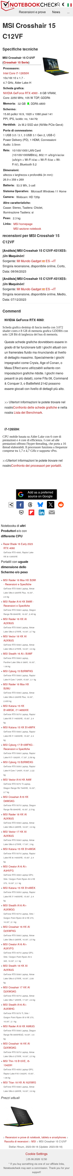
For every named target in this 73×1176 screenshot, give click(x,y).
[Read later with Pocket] (21, 512)
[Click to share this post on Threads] (30, 505)
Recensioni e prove (32, 12)
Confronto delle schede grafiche (35, 407)
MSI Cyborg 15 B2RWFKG (18, 671)
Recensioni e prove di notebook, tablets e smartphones (35, 1137)
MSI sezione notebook (27, 228)
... (68, 12)
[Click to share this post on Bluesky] (40, 505)
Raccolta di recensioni (16, 1141)
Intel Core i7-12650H (16, 73)
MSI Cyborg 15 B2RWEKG (18, 762)
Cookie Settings (36, 1153)
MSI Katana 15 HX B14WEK (19, 888)
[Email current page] (51, 512)
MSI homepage (23, 224)
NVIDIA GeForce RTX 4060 (20, 93)
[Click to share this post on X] (50, 504)
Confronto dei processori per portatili (36, 465)
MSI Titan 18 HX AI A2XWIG (19, 1082)
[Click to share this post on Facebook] (20, 505)
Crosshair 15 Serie (16, 62)
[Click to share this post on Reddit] (60, 504)
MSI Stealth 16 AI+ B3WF (18, 653)
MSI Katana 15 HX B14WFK (19, 727)
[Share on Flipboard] (31, 512)
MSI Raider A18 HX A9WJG (19, 1026)
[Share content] (11, 504)
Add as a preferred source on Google (40, 494)
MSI (33, 1141)
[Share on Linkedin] (41, 512)
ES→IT (51, 261)
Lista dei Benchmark (28, 412)
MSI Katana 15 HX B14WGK (19, 849)
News (56, 12)
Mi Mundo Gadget (29, 261)
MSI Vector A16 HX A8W (17, 779)
